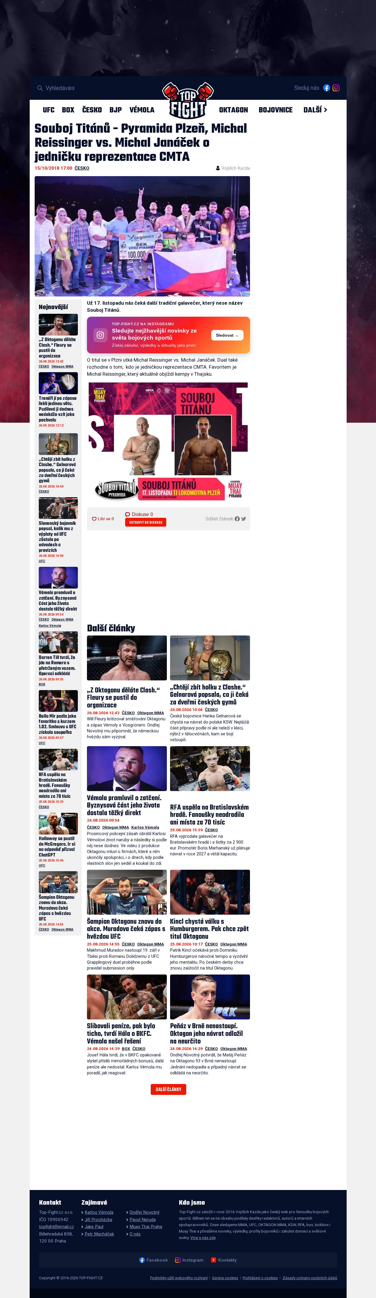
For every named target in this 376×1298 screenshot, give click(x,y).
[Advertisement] (168, 577)
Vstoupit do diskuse (145, 522)
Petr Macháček (99, 1234)
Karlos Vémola (145, 827)
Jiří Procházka (98, 1219)
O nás (135, 1234)
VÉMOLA (142, 110)
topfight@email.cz (56, 1226)
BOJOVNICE (276, 110)
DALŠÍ (312, 110)
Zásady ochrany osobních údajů (310, 1278)
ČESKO (92, 110)
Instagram (192, 1259)
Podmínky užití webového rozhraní (179, 1278)
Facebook (157, 1259)
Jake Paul (94, 1226)
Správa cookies (225, 1278)
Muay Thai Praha (146, 1226)
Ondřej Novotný (145, 1212)
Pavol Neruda (143, 1219)
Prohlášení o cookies (260, 1278)
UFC (48, 110)
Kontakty (227, 1259)
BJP (116, 110)
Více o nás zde (203, 1237)
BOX (68, 110)
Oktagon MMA (150, 712)
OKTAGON (233, 110)
